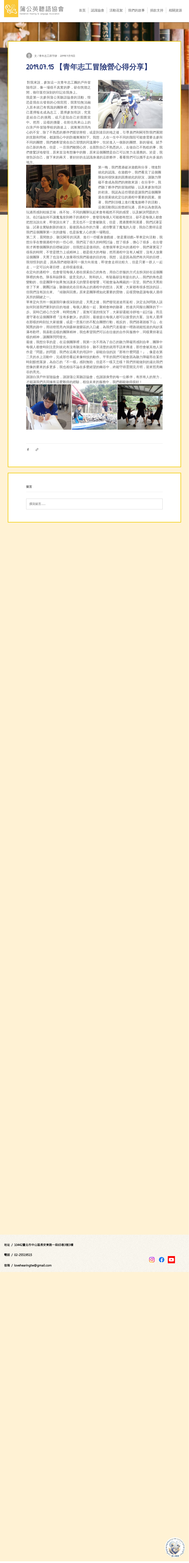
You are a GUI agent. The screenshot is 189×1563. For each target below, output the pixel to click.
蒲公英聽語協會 (42, 9)
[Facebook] (161, 1259)
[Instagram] (151, 1259)
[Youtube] (171, 1259)
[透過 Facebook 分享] (28, 449)
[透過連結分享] (37, 449)
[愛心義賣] (175, 1547)
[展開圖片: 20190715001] (48, 407)
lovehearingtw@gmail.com (33, 1265)
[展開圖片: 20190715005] (140, 407)
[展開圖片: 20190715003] (94, 407)
